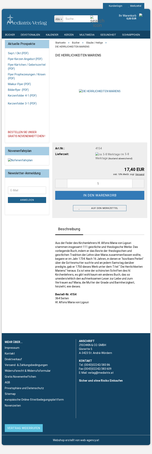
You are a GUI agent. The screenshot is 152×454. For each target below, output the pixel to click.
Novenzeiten (13, 405)
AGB (7, 382)
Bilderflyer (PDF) (18, 89)
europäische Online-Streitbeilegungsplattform (34, 399)
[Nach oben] (141, 448)
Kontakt (10, 353)
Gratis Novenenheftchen (20, 376)
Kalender (52, 34)
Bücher (10, 34)
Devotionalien (30, 34)
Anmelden (27, 200)
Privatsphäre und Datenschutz (24, 388)
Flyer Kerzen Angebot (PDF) (25, 59)
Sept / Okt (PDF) (18, 53)
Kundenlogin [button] (115, 6)
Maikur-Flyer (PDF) (19, 84)
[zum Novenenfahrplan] (27, 160)
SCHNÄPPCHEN (131, 34)
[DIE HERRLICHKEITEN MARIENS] (100, 90)
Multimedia (87, 34)
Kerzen (69, 34)
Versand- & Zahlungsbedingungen (26, 365)
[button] (61, 183)
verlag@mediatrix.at (101, 372)
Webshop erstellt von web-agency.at (76, 440)
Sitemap (10, 393)
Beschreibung (69, 229)
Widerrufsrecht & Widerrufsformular (28, 370)
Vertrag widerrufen (23, 428)
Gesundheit (108, 34)
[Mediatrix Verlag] (26, 20)
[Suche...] (94, 19)
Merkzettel (135, 6)
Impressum (12, 347)
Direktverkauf (13, 359)
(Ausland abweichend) (120, 158)
